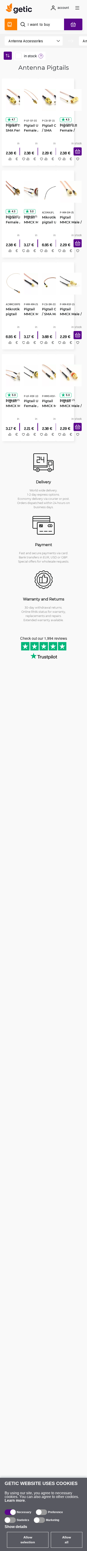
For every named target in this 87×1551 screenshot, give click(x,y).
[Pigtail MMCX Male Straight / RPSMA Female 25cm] (51, 377)
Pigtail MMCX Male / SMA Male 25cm (69, 222)
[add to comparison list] (8, 164)
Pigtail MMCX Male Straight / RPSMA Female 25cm (50, 408)
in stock (30, 56)
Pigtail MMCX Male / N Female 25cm (32, 222)
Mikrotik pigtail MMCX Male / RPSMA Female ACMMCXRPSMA (15, 315)
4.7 (11, 117)
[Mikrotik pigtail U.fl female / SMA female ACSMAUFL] (51, 191)
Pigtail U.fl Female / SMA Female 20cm (32, 129)
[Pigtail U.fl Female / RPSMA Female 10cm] (33, 377)
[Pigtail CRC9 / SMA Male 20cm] (51, 284)
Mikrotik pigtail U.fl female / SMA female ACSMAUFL (50, 222)
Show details (16, 1527)
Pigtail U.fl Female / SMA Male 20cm (66, 129)
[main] (20, 9)
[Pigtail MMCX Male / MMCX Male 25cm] (33, 284)
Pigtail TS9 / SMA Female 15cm (14, 129)
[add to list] (22, 164)
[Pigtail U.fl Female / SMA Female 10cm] (15, 191)
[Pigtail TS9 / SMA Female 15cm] (15, 98)
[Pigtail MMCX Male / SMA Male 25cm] (69, 191)
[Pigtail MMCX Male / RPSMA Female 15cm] (69, 284)
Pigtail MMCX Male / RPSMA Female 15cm (69, 315)
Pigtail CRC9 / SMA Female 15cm (50, 129)
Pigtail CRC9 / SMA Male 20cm (50, 315)
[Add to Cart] (76, 156)
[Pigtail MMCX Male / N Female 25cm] (33, 191)
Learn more (15, 1500)
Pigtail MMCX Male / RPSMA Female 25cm (69, 408)
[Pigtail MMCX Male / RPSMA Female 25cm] (69, 377)
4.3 (66, 117)
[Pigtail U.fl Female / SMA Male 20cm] (69, 98)
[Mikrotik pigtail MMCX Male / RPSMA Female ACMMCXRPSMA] (15, 284)
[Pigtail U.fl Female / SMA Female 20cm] (33, 98)
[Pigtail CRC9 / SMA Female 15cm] (51, 98)
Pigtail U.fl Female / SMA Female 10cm (14, 222)
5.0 (30, 210)
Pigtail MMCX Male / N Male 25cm (14, 408)
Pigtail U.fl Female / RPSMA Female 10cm (30, 408)
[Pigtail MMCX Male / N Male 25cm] (15, 377)
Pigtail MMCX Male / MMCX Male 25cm (32, 315)
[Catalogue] (11, 24)
